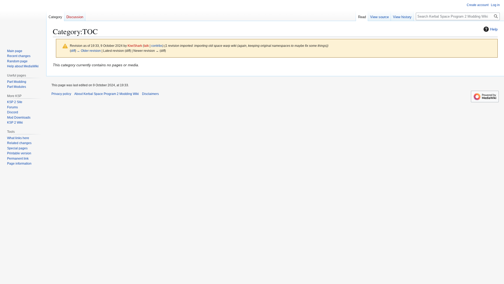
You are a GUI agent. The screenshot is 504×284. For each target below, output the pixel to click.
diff (73, 50)
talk (146, 45)
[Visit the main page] (23, 21)
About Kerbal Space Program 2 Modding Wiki (106, 94)
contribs (156, 45)
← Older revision (89, 50)
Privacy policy (61, 94)
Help (494, 29)
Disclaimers (150, 94)
